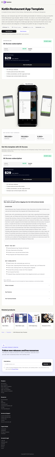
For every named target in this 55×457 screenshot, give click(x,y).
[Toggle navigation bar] (2, 2)
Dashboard (3, 442)
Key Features (8, 292)
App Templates (4, 384)
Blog (2, 401)
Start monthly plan (27, 64)
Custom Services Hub (6, 417)
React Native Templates (6, 386)
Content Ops (4, 418)
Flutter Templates (5, 388)
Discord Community (5, 421)
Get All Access (9, 31)
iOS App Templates (5, 432)
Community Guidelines (6, 405)
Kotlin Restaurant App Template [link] (20, 332)
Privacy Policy (15, 369)
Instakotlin (3, 433)
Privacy (2, 446)
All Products (3, 383)
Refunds (3, 445)
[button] (27, 106)
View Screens (23, 31)
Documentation (4, 399)
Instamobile (3, 428)
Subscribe (45, 364)
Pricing (2, 392)
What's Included (9, 285)
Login (2, 440)
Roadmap (3, 402)
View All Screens (29, 83)
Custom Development (5, 415)
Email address (7, 361)
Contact (3, 420)
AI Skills (2, 407)
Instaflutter (3, 430)
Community (3, 404)
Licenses (3, 443)
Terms (2, 448)
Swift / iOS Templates (5, 389)
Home (3, 332)
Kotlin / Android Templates (6, 391)
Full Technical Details (10, 298)
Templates (8, 332)
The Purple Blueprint (5, 408)
